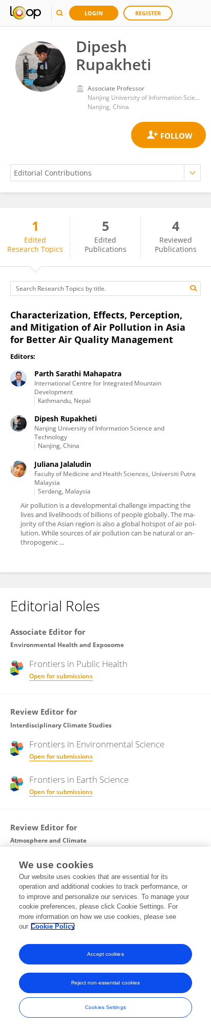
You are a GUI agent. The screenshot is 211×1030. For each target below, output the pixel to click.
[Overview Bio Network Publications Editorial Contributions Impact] (105, 172)
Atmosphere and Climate (48, 840)
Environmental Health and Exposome (67, 644)
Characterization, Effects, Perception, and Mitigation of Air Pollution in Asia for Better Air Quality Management (97, 327)
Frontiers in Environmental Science (96, 744)
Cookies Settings (105, 1007)
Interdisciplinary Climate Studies (61, 725)
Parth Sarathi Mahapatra (77, 373)
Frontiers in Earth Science (79, 780)
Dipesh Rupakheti (65, 418)
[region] (105, 938)
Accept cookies (105, 954)
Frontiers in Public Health (78, 664)
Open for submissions (61, 676)
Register (148, 13)
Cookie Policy (53, 926)
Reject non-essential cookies (105, 982)
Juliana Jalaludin (62, 464)
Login (94, 13)
